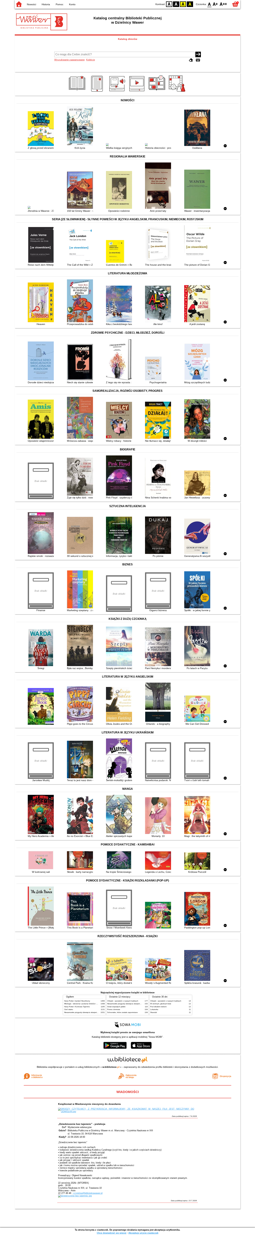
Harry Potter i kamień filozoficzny (77, 1001)
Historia (46, 4)
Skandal (153, 1012)
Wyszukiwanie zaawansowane (69, 59)
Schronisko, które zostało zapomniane (122, 1012)
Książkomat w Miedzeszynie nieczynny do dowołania (89, 1104)
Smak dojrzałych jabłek (116, 1007)
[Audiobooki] (117, 91)
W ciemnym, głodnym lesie (160, 1004)
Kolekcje (90, 59)
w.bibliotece (111, 1067)
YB (183, 3)
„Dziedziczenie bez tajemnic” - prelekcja (81, 1124)
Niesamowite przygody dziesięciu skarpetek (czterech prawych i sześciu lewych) (95, 1012)
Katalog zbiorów (127, 39)
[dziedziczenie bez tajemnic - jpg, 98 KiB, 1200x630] (75, 1195)
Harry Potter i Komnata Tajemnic (77, 1007)
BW (176, 3)
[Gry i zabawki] (177, 91)
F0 (209, 3)
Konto (72, 4)
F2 (223, 3)
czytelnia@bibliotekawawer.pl (88, 1193)
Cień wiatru (68, 1009)
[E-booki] (97, 91)
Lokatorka (154, 1009)
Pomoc (59, 4)
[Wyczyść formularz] (191, 60)
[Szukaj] (198, 54)
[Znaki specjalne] (198, 60)
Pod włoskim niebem (158, 1007)
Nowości (31, 4)
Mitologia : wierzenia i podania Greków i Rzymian (83, 1004)
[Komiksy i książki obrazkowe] (157, 91)
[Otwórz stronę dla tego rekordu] (42, 129)
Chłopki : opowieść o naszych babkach (122, 1001)
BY (190, 3)
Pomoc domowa (113, 1009)
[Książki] (77, 91)
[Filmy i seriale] (137, 91)
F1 (215, 3)
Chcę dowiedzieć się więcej (111, 1233)
